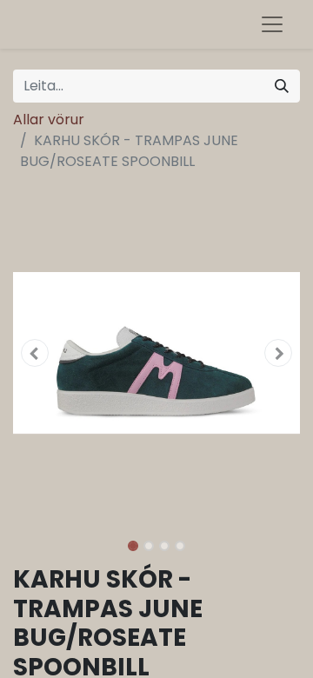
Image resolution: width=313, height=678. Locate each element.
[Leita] (281, 86)
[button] (35, 353)
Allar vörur (48, 120)
